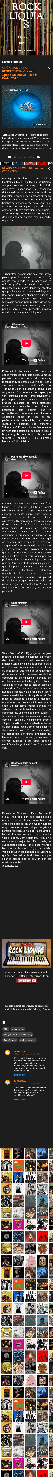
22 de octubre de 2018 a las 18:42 (28, 1084)
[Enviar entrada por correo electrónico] (39, 158)
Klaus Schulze (10, 1040)
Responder (19, 1075)
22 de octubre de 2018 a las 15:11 (28, 1054)
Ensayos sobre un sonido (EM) (18, 1034)
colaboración (18, 1029)
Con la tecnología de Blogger (28, 1457)
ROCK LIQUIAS (26, 16)
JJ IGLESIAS (20, 1081)
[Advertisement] (26, 1177)
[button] (49, 68)
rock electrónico (27, 1040)
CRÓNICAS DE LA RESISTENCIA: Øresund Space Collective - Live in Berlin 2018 (19, 73)
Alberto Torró (20, 1051)
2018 (6, 1029)
